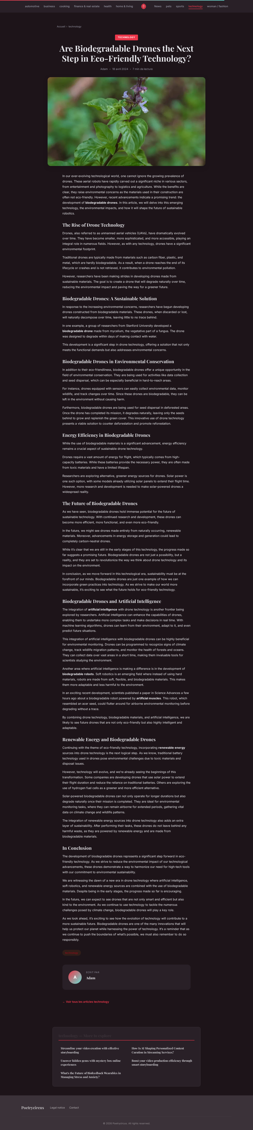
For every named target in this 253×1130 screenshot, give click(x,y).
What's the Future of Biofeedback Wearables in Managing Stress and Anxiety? (91, 1075)
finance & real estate (86, 6)
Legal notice (57, 1107)
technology (196, 6)
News (158, 6)
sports (180, 6)
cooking (64, 6)
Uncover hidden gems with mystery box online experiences (91, 1062)
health (107, 6)
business (49, 6)
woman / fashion (217, 6)
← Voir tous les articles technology (85, 1001)
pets (169, 6)
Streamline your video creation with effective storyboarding (90, 1050)
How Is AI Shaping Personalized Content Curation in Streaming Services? (158, 1050)
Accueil (61, 26)
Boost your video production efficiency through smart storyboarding (162, 1062)
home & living (124, 6)
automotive (32, 6)
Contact (74, 1107)
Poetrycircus (32, 1107)
